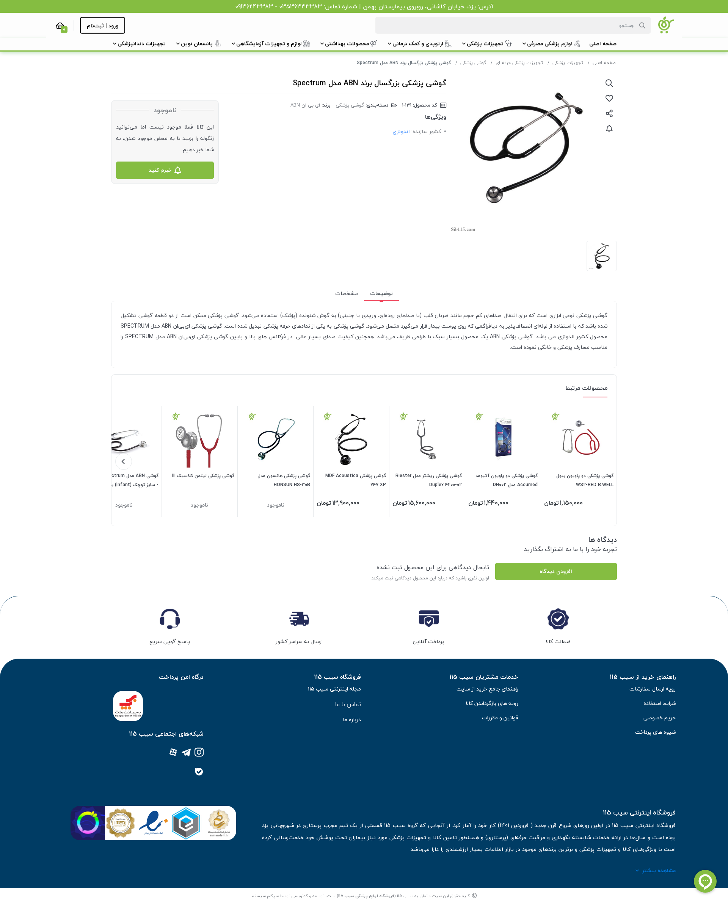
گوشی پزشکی (473, 63)
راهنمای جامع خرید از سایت (487, 689)
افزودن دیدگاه (556, 571)
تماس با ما (348, 704)
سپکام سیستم (265, 895)
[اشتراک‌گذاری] (609, 113)
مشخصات (346, 293)
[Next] (123, 461)
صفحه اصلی (604, 63)
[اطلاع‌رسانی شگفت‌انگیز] (609, 128)
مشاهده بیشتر (659, 870)
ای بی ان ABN (305, 105)
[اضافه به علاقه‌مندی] (609, 98)
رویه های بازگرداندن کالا (492, 703)
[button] (603, 43)
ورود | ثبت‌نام (102, 25)
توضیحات (381, 293)
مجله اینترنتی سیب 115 (334, 689)
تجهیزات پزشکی (567, 63)
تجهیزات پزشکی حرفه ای (519, 63)
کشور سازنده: (426, 131)
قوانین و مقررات (500, 717)
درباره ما (352, 719)
